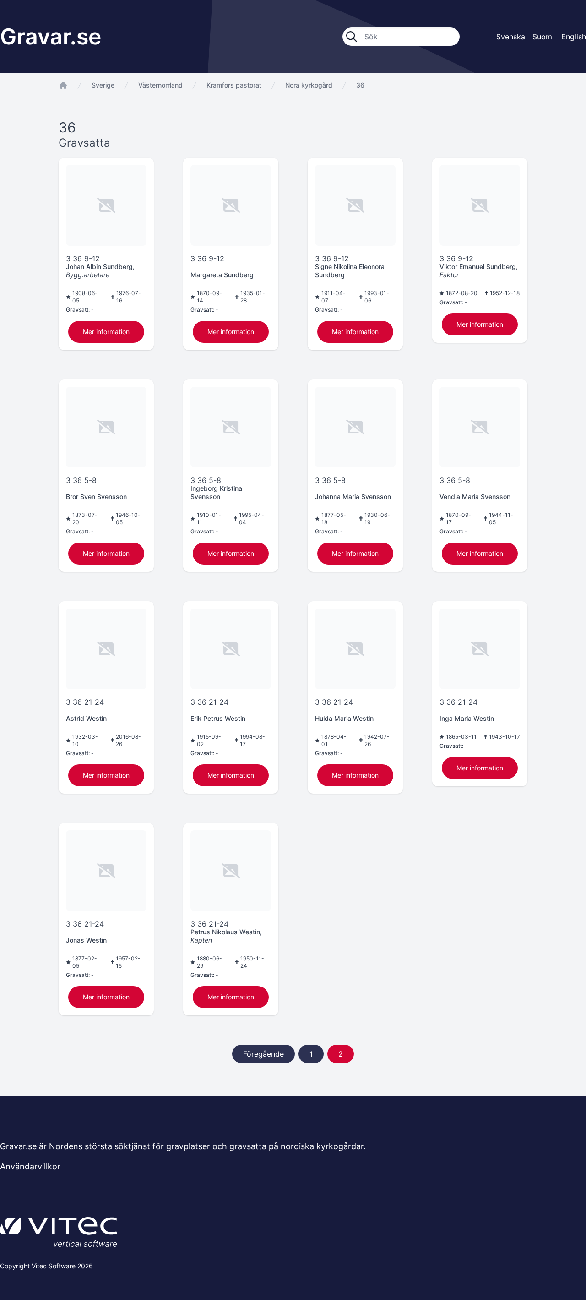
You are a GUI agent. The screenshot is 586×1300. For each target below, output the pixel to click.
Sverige (103, 85)
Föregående (263, 1054)
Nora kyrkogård (308, 85)
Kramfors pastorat (233, 85)
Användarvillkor (30, 1166)
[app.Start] (63, 85)
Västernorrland (160, 85)
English (573, 36)
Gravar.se (50, 36)
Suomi (543, 36)
